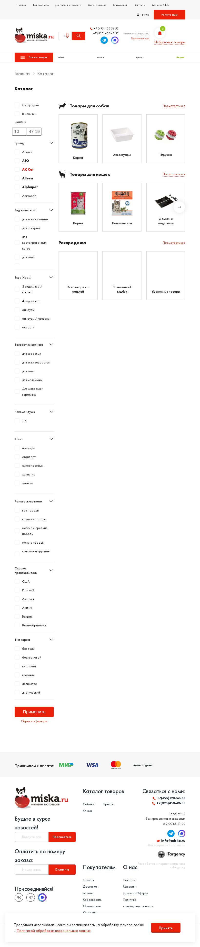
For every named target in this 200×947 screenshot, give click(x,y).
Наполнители (122, 223)
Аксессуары (122, 154)
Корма (78, 157)
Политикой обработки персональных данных (53, 930)
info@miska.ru (173, 840)
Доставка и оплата (91, 889)
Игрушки (166, 154)
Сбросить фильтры (34, 721)
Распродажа (72, 242)
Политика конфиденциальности (138, 902)
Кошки (100, 57)
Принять (166, 927)
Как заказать (41, 5)
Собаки (61, 57)
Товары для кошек (90, 174)
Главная (21, 5)
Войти (145, 15)
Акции (180, 57)
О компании (120, 5)
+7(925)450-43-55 (171, 803)
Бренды (140, 57)
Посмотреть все (174, 105)
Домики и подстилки (166, 220)
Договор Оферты (135, 893)
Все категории (38, 57)
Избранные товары (169, 42)
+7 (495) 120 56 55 (106, 28)
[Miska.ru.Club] (30, 897)
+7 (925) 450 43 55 (106, 33)
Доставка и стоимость (68, 5)
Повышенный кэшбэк (122, 289)
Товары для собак (89, 106)
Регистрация (169, 15)
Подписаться (62, 837)
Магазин (129, 886)
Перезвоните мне (140, 38)
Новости (129, 880)
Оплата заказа (97, 5)
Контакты (139, 5)
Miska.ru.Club (160, 5)
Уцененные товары (166, 291)
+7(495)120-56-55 (171, 798)
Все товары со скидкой (78, 289)
